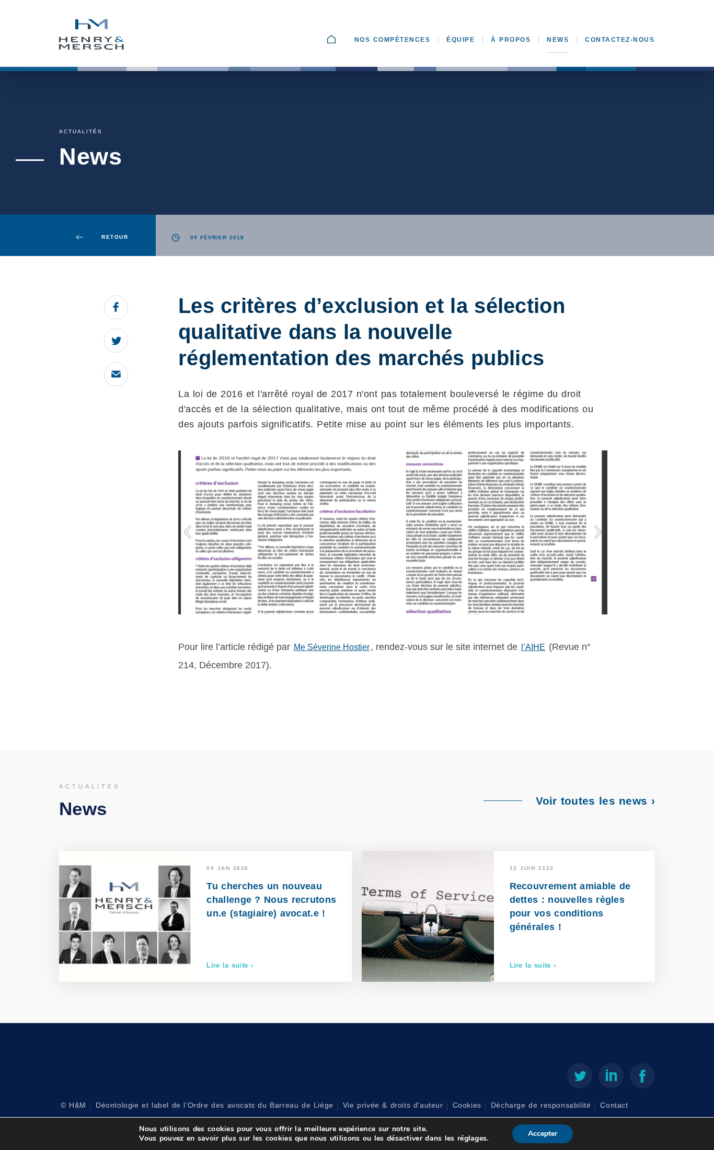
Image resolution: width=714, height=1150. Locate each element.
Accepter (542, 1134)
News (558, 39)
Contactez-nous (619, 39)
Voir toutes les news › (595, 801)
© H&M (73, 1105)
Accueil (342, 39)
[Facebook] (642, 1078)
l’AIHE (533, 647)
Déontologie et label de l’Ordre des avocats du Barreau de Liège (214, 1105)
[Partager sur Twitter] (116, 341)
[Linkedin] (611, 1078)
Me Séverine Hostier (332, 647)
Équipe (460, 39)
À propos (511, 39)
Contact (614, 1105)
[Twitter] (579, 1078)
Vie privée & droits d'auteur (393, 1105)
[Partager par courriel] (116, 374)
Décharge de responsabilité (541, 1105)
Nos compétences (392, 39)
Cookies (467, 1105)
